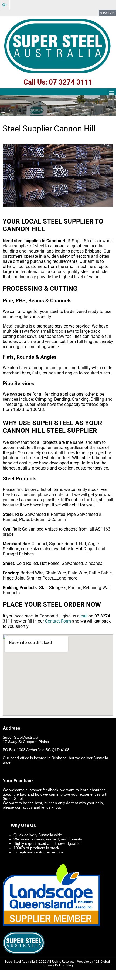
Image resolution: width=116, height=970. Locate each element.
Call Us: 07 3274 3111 (58, 82)
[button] (111, 92)
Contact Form (58, 621)
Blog (69, 965)
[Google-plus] (5, 5)
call (84, 616)
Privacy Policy (53, 965)
